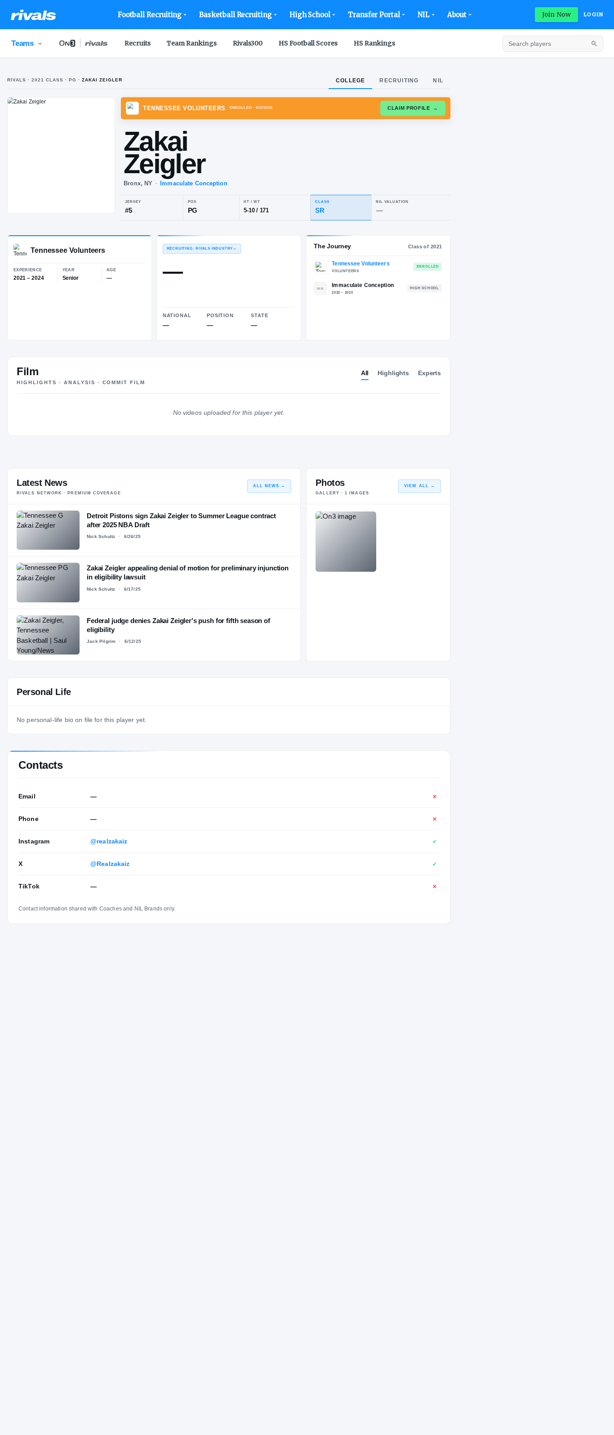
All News (269, 486)
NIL (424, 14)
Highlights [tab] (393, 373)
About (457, 14)
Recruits (138, 43)
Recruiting (398, 80)
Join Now (556, 14)
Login (593, 14)
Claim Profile (412, 108)
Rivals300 (248, 43)
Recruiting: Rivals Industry (202, 249)
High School (309, 14)
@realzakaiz (109, 841)
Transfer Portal (374, 14)
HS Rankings (374, 43)
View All (419, 486)
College (350, 80)
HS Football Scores (308, 43)
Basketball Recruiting (235, 14)
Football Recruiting (150, 14)
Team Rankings (192, 43)
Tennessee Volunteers (360, 263)
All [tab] (365, 373)
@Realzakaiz (110, 863)
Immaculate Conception (193, 183)
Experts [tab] (429, 373)
